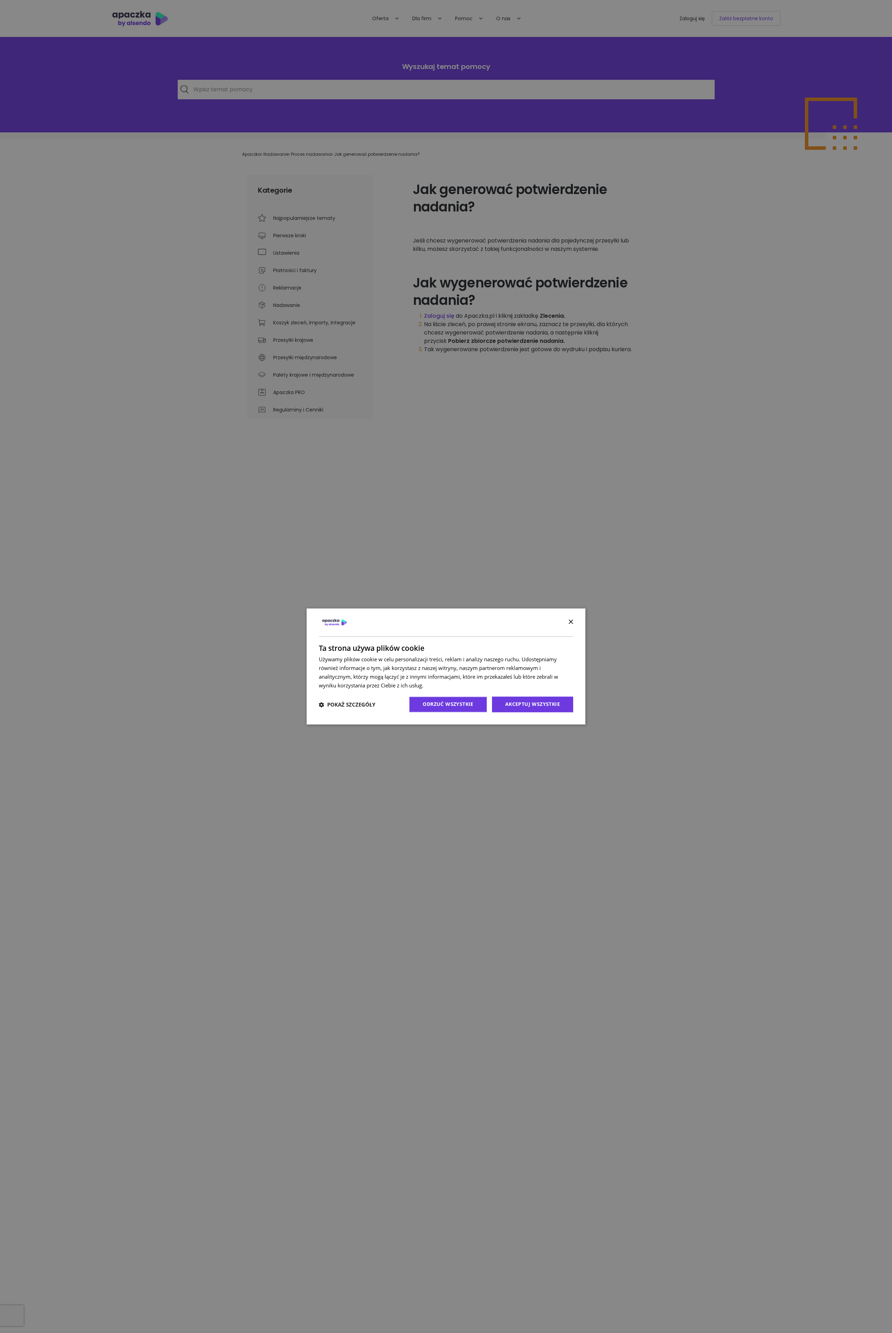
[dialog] (446, 666)
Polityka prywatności (450, 685)
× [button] (570, 622)
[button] (347, 704)
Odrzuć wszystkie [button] (448, 704)
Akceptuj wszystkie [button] (532, 704)
